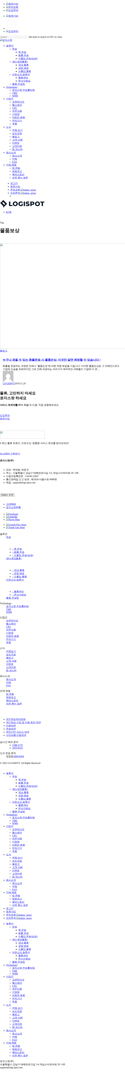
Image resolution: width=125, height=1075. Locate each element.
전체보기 (11, 651)
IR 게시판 (11, 670)
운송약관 (11, 729)
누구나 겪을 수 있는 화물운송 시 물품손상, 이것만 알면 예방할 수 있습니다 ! (51, 359)
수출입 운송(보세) (28, 786)
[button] (5, 415)
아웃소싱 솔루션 (15, 580)
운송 (8, 537)
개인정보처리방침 (16, 719)
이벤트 (9, 664)
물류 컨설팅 (12, 598)
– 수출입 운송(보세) (22, 555)
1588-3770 (17, 745)
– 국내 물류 (18, 570)
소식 (8, 854)
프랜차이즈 (12, 620)
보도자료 (11, 654)
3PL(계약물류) (13, 558)
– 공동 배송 (18, 573)
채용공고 (11, 697)
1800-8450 (18, 756)
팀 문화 (10, 694)
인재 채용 (11, 892)
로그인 (9, 908)
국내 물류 (23, 792)
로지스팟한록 (13, 507)
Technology (12, 814)
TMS (8, 609)
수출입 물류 (24, 799)
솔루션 (9, 773)
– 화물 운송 (18, 552)
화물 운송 (23, 783)
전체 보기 (17, 857)
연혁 (8, 682)
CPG (8, 627)
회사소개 (11, 679)
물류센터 (23, 805)
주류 (8, 642)
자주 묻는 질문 (14, 703)
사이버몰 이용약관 (16, 735)
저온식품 (11, 629)
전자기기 (11, 639)
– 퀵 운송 (17, 549)
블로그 (3, 350)
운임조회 (11, 915)
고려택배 (11, 504)
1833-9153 (17, 748)
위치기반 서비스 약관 (17, 732)
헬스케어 (11, 624)
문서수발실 (24, 808)
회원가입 (11, 911)
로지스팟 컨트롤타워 (17, 606)
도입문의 (11, 918)
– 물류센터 (18, 591)
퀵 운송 (22, 779)
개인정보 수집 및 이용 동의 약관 (23, 722)
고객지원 (11, 667)
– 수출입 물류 (19, 576)
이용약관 (11, 725)
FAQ (8, 685)
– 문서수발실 (19, 594)
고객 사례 (11, 661)
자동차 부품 (12, 636)
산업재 (9, 633)
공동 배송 (23, 795)
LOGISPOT (9, 383)
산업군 (9, 826)
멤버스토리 (12, 700)
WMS (9, 612)
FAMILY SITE (7, 495)
